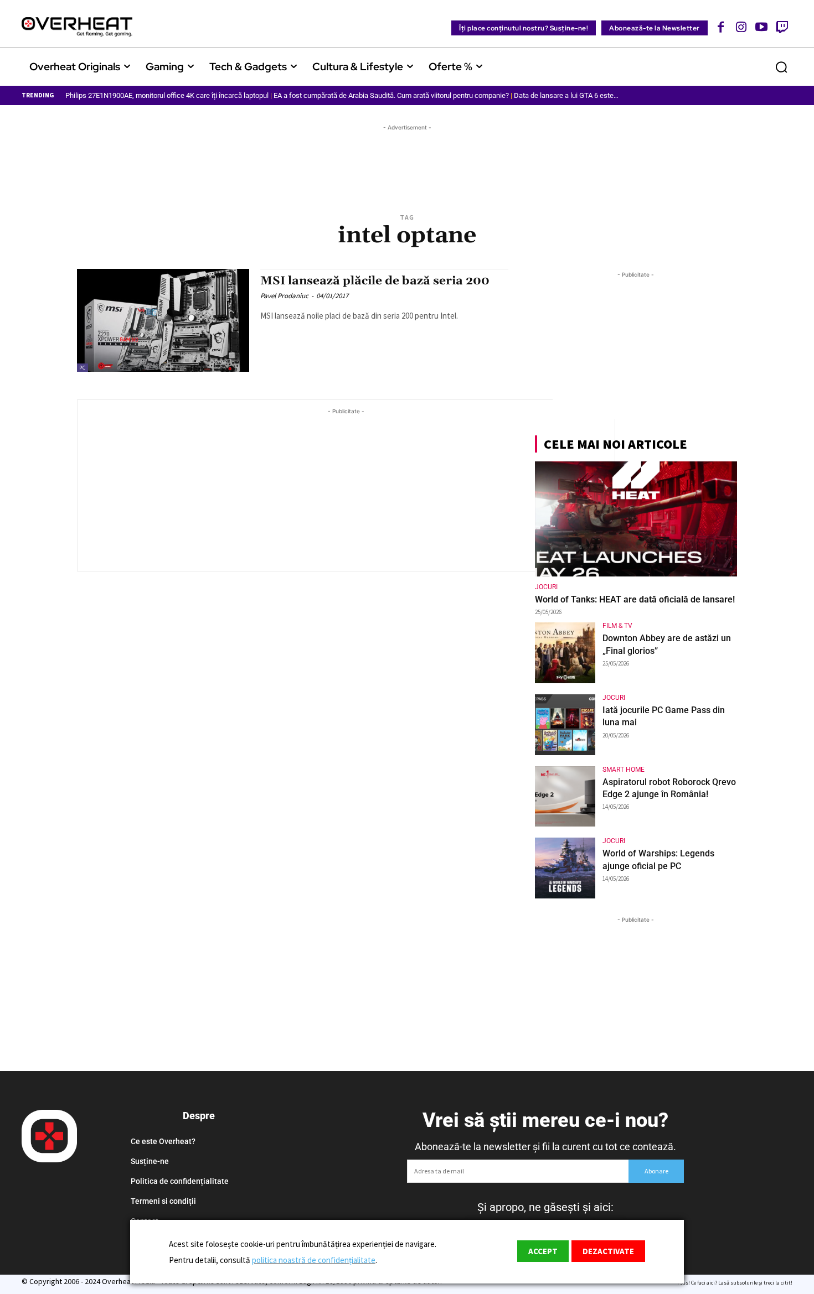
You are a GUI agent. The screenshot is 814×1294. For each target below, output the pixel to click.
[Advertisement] (407, 158)
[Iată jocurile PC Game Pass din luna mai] (565, 724)
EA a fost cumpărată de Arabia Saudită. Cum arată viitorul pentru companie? (391, 95)
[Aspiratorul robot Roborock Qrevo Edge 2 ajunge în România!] (565, 796)
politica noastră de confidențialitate (313, 1260)
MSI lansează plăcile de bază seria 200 (375, 281)
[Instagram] (741, 27)
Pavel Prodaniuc (284, 295)
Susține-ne (150, 1161)
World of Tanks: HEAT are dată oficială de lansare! (635, 599)
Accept (543, 1251)
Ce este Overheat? (163, 1141)
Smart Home (623, 769)
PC (82, 367)
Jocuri (546, 587)
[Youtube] (762, 27)
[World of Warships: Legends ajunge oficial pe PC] (565, 868)
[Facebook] (721, 27)
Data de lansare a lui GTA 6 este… (566, 95)
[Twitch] (782, 27)
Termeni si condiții (163, 1201)
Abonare (656, 1171)
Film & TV (617, 625)
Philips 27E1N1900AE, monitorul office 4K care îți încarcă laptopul (167, 95)
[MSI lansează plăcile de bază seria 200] (163, 320)
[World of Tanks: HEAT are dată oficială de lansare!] (636, 518)
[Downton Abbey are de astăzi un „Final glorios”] (565, 652)
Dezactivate (608, 1251)
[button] (781, 67)
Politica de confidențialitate (180, 1181)
